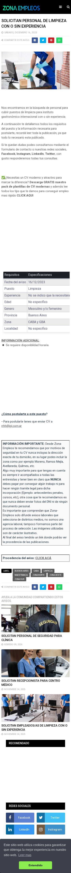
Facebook (8, 154)
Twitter (50, 154)
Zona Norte (39, 575)
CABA (36, 571)
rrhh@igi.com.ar (11, 426)
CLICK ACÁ (43, 558)
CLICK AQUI (25, 195)
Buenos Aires (22, 571)
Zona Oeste (56, 575)
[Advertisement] (35, 237)
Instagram (23, 154)
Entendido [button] (36, 865)
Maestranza (21, 575)
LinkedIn (38, 154)
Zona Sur (19, 579)
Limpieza (48, 571)
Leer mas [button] (24, 855)
